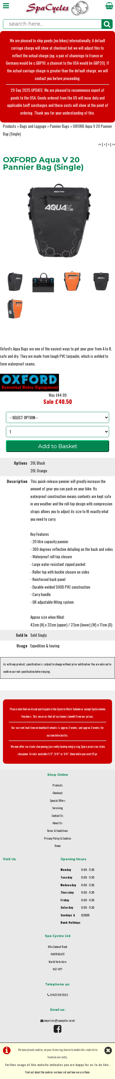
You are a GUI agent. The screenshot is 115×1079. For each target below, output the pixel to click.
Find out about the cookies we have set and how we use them (57, 1072)
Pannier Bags (59, 126)
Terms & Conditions (57, 830)
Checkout (57, 793)
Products (9, 126)
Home (57, 845)
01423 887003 (59, 995)
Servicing (57, 808)
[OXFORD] (29, 390)
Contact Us (57, 815)
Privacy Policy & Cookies (57, 838)
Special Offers (57, 800)
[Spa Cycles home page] (57, 14)
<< (99, 144)
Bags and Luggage (33, 126)
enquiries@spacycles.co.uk (59, 1020)
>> (113, 144)
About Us (57, 823)
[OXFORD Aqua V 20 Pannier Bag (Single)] (57, 221)
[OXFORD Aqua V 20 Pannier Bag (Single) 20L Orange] (14, 309)
